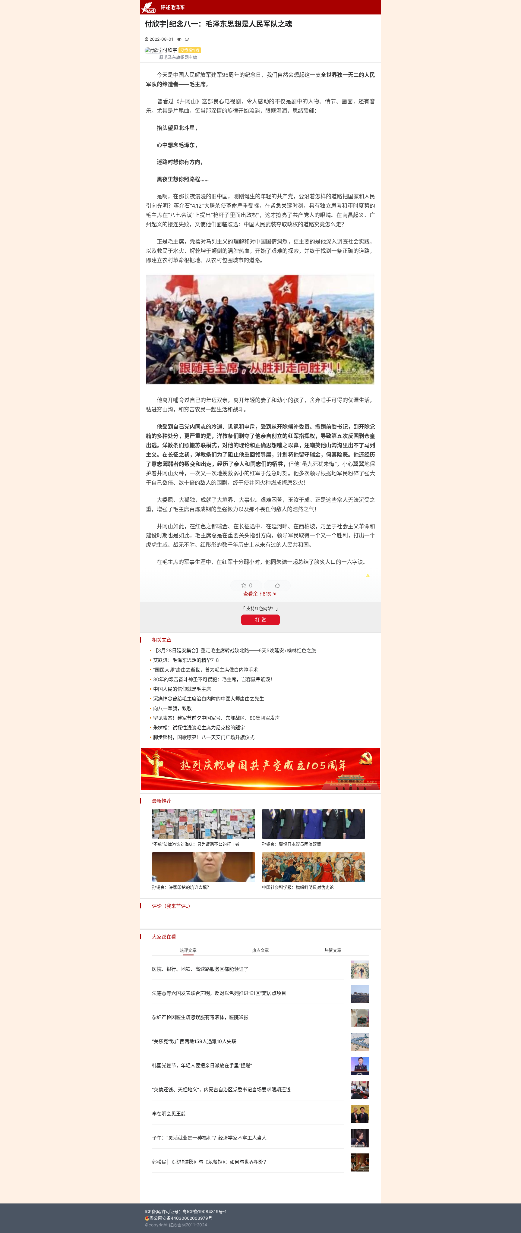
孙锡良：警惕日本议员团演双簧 (291, 844)
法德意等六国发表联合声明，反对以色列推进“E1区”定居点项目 (219, 993)
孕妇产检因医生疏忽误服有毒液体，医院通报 (200, 1017)
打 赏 (260, 620)
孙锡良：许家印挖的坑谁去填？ (181, 887)
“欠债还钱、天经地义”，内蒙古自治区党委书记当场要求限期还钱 (221, 1090)
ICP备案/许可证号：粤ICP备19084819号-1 (186, 1211)
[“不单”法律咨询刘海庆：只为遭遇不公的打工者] (203, 825)
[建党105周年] (260, 788)
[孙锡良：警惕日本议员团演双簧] (313, 825)
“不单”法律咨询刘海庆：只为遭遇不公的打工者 (195, 844)
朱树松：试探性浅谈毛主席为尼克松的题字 (199, 728)
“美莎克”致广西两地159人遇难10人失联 (194, 1041)
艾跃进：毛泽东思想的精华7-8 (186, 660)
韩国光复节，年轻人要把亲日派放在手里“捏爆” (202, 1065)
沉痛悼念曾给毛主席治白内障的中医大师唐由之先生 (208, 699)
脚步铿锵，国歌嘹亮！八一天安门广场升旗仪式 (203, 737)
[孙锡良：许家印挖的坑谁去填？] (203, 868)
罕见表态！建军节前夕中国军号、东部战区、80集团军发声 (216, 718)
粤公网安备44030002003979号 (181, 1218)
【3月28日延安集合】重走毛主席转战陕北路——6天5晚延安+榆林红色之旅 (234, 650)
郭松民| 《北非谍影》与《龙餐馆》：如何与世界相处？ (210, 1162)
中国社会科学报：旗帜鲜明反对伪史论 (298, 887)
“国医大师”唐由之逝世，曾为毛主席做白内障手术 (205, 670)
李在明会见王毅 (169, 1114)
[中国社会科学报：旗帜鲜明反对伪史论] (313, 868)
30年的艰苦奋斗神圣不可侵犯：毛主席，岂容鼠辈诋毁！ (214, 679)
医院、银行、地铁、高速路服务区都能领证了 (200, 969)
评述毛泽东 (173, 7)
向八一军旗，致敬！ (175, 708)
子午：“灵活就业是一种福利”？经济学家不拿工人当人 (209, 1138)
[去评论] (501, 842)
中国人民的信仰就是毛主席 (182, 689)
